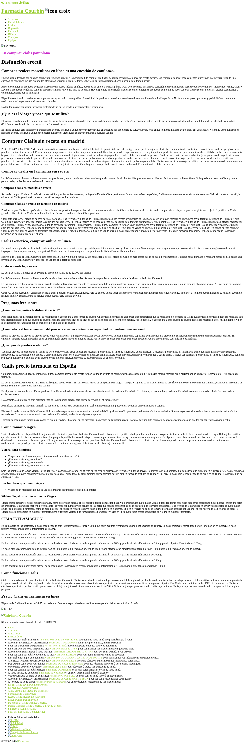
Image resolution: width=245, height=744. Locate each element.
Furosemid (13, 31)
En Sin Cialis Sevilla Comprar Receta (28, 684)
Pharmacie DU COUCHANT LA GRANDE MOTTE (73, 657)
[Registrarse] (20, 2)
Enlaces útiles (15, 636)
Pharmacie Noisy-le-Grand (63, 648)
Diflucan (12, 34)
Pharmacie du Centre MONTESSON (68, 678)
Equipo (12, 40)
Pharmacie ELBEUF (65, 654)
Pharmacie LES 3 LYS (55, 666)
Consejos (13, 37)
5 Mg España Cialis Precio (22, 693)
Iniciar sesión (11, 2)
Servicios (13, 19)
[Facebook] (24, 2)
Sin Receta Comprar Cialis (22, 708)
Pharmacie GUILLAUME (63, 642)
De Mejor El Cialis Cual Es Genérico (27, 702)
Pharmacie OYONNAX (62, 675)
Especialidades (16, 22)
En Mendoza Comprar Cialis (23, 687)
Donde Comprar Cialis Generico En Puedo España (35, 705)
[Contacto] (27, 2)
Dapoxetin (13, 28)
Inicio (11, 627)
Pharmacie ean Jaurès (55, 645)
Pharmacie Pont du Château (50, 681)
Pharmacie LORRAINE (59, 669)
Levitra (12, 25)
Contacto (13, 630)
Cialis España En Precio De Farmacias (28, 690)
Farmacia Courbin (22, 11)
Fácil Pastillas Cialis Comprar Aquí (26, 711)
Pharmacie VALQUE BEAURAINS (73, 651)
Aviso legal (14, 633)
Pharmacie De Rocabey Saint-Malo (64, 663)
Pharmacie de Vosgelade (52, 672)
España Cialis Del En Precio (23, 699)
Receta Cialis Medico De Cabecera (26, 696)
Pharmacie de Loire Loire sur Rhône (59, 639)
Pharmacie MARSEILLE (62, 660)
